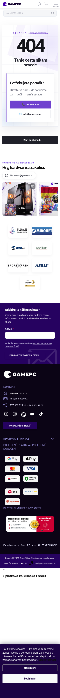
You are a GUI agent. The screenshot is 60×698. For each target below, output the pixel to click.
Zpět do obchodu (32, 140)
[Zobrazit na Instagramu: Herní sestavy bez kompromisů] (19, 199)
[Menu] (56, 4)
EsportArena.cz (11, 545)
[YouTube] (32, 414)
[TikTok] (41, 414)
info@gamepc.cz (19, 398)
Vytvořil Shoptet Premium (15, 563)
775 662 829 (16, 405)
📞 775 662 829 (30, 104)
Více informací (47, 660)
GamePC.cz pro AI (30, 545)
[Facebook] (6, 414)
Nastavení (30, 667)
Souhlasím (30, 678)
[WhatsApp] (23, 414)
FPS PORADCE (49, 545)
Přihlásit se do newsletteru (25, 355)
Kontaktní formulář (20, 426)
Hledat (52, 13)
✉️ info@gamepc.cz (30, 114)
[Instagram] (15, 414)
